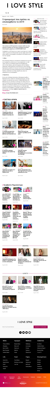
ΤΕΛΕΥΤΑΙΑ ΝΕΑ (40, 18)
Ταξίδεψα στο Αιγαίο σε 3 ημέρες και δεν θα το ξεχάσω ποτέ (8, 171)
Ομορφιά (17, 341)
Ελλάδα (39, 362)
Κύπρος (39, 360)
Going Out (5, 366)
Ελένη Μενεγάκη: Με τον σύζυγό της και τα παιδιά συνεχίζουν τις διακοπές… (6, 197)
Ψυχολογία (28, 352)
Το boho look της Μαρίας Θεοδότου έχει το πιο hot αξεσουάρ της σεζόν (27, 234)
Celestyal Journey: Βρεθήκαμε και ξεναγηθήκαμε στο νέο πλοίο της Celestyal (25, 152)
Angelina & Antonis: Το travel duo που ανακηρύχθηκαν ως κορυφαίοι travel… (25, 113)
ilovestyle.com (44, 382)
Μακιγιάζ (16, 346)
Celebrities (40, 341)
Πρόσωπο (16, 348)
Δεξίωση (28, 364)
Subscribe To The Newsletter (40, 326)
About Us (5, 377)
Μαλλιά (16, 211)
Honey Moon (28, 366)
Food (16, 357)
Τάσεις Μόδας (6, 343)
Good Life (5, 360)
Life (8, 16)
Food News (17, 360)
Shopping (5, 346)
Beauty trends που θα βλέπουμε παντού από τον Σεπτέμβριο (40, 260)
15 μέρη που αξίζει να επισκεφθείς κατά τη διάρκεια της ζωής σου (8, 113)
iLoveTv (25, 273)
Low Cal (16, 364)
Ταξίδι (11, 16)
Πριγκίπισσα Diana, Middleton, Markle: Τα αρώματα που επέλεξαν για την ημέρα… (24, 261)
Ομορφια (25, 246)
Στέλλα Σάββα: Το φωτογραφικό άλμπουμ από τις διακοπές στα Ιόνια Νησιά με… (17, 197)
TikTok (44, 377)
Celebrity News (8, 193)
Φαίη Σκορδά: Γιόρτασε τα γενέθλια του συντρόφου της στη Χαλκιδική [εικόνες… (6, 234)
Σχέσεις (28, 350)
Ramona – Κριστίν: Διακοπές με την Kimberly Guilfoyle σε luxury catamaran (27, 215)
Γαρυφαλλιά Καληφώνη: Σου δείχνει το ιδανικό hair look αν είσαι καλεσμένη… (17, 215)
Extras (38, 370)
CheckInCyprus (5, 90)
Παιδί (4, 364)
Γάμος (28, 357)
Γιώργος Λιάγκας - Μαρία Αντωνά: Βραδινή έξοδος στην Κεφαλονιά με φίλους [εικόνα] (41, 44)
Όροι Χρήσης (19, 377)
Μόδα (4, 341)
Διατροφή (28, 346)
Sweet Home (6, 362)
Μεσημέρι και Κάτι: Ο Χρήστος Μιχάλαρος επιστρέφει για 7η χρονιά (8, 288)
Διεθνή (38, 364)
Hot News (17, 193)
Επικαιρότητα (41, 357)
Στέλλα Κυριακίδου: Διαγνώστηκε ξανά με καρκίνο (27, 196)
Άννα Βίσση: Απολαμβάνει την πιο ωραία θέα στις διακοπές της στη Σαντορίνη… (46, 148)
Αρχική (4, 16)
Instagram (39, 377)
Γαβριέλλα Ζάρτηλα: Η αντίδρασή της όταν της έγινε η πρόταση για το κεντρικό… (39, 288)
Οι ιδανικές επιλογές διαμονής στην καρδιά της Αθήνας (8, 152)
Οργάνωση (28, 362)
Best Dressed (6, 350)
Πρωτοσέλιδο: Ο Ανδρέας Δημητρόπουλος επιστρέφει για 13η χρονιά (25, 288)
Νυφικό (27, 360)
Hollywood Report (41, 348)
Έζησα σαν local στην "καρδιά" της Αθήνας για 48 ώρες (24, 133)
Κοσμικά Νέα (40, 350)
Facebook (33, 377)
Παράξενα (39, 366)
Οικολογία (39, 368)
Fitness (27, 348)
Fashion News (6, 352)
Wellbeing (28, 343)
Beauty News (38, 257)
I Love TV (7, 285)
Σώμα (21, 257)
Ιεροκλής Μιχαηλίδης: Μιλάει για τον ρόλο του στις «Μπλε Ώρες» (9, 307)
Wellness (28, 341)
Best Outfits (5, 348)
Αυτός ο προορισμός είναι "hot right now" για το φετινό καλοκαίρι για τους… (25, 171)
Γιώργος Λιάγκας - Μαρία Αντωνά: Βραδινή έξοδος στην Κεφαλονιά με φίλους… (6, 215)
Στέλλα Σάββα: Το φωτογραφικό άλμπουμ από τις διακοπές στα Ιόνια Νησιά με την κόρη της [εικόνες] (40, 30)
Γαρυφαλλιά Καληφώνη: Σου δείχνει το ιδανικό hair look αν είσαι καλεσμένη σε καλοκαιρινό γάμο (41, 52)
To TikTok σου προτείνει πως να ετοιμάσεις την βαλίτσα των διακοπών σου (9, 133)
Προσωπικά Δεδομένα (12, 377)
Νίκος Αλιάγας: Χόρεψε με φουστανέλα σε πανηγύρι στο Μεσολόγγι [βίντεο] (16, 234)
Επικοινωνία (26, 377)
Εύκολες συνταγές (18, 362)
